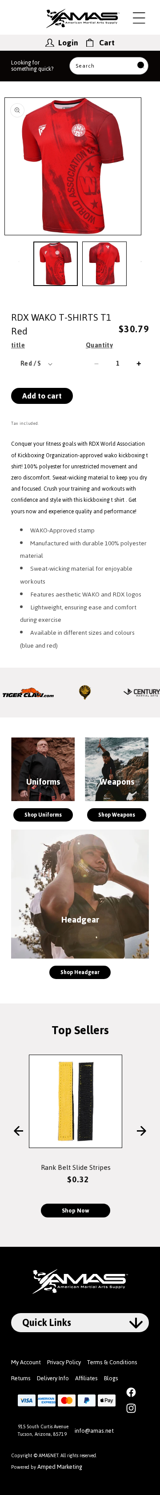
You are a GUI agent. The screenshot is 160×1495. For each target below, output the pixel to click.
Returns (21, 1378)
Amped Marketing (59, 1466)
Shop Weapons (116, 815)
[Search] (140, 66)
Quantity (99, 345)
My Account (26, 1362)
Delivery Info (53, 1378)
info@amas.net (94, 1430)
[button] (139, 18)
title (18, 345)
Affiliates (86, 1378)
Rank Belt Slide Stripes (76, 1167)
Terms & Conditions (112, 1362)
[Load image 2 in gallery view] (104, 264)
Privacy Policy (64, 1362)
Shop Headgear (80, 972)
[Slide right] (141, 261)
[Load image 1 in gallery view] (55, 264)
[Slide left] (19, 261)
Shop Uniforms (43, 815)
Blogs (111, 1378)
